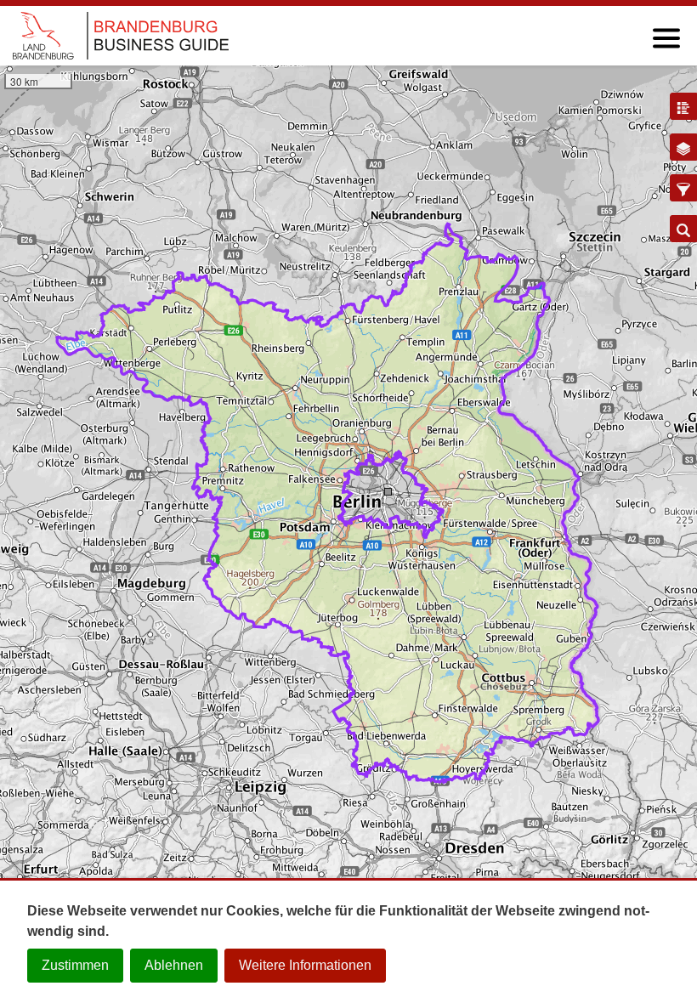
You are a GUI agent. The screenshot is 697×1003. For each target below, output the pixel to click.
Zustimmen (75, 965)
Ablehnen (173, 965)
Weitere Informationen (305, 965)
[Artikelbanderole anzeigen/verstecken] (683, 106)
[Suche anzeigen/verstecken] (683, 228)
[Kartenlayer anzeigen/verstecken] (683, 147)
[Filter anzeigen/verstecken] (683, 187)
